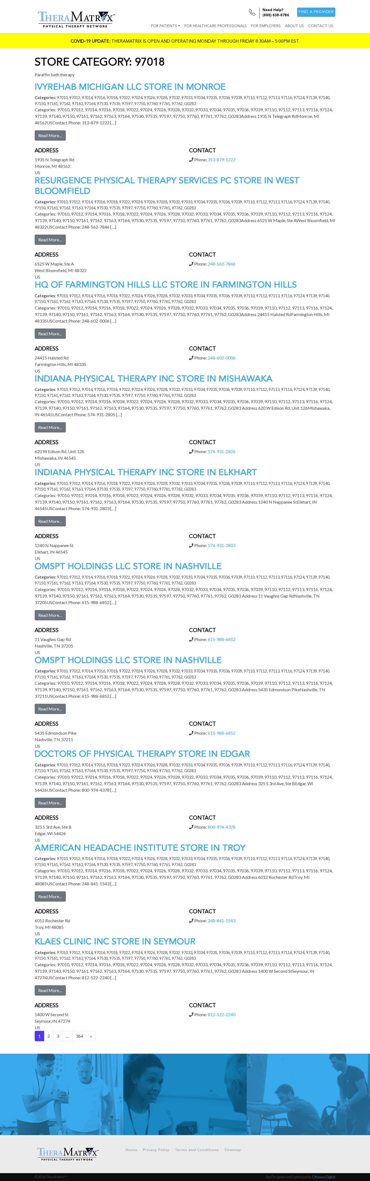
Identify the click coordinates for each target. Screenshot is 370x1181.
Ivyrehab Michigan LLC (130, 87)
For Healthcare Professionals (215, 26)
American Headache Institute (140, 848)
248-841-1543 (221, 920)
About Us (294, 26)
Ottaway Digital (323, 1177)
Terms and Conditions (197, 1150)
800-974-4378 (221, 826)
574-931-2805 (221, 451)
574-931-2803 (221, 545)
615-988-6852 (221, 639)
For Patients (164, 26)
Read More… (50, 135)
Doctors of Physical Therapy (142, 754)
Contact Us (320, 26)
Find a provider (316, 12)
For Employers (266, 26)
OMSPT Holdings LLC (128, 567)
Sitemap (232, 1150)
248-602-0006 (221, 357)
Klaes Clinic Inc (115, 942)
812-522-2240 (221, 1014)
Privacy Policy (156, 1150)
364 (79, 1035)
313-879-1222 (221, 159)
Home (131, 1150)
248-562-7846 (221, 263)
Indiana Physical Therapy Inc (153, 379)
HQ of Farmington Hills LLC (166, 285)
